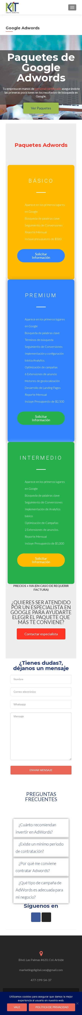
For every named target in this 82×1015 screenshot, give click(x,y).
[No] (77, 1003)
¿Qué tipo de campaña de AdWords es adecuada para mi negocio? (39, 890)
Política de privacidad (51, 1007)
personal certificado (48, 88)
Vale (17, 1007)
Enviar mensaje (41, 770)
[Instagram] (46, 917)
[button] (41, 828)
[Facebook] (36, 917)
